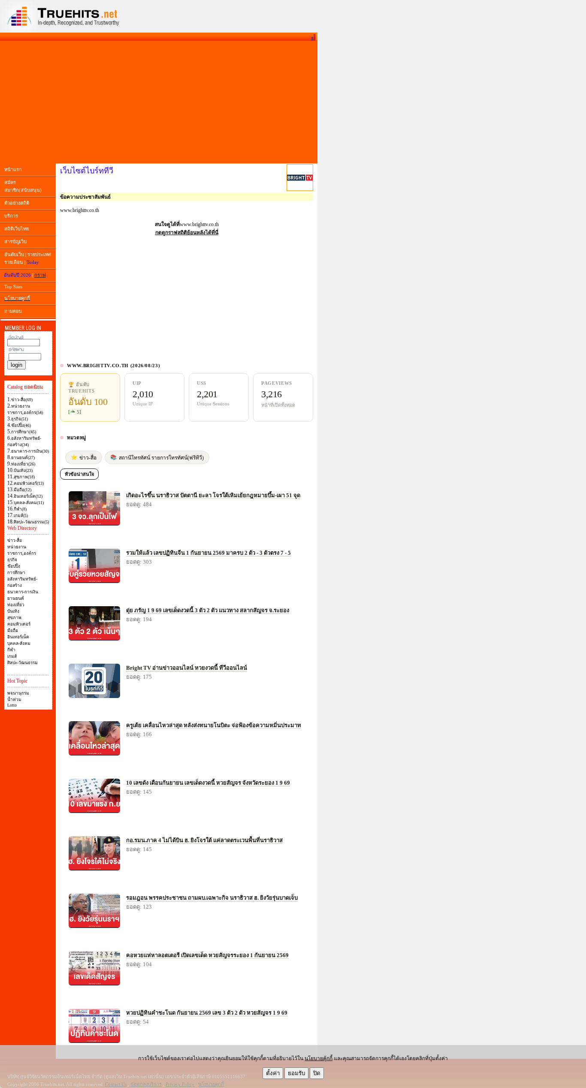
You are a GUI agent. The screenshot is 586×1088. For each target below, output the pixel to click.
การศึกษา (16, 572)
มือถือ (12, 630)
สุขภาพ (14, 617)
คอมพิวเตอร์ (18, 624)
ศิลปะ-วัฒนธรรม (22, 662)
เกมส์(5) (21, 515)
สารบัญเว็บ (15, 241)
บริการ (11, 215)
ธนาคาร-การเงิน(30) (30, 451)
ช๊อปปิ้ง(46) (21, 425)
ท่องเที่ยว (15, 604)
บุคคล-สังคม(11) (29, 502)
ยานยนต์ (15, 598)
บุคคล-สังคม (18, 643)
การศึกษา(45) (23, 431)
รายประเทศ (39, 254)
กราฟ (40, 275)
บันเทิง (13, 611)
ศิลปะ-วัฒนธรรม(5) (31, 522)
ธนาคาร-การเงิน (22, 591)
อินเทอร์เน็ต (18, 637)
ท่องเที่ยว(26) (23, 464)
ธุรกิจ (12, 559)
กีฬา (11, 649)
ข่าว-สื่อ (14, 540)
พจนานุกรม (18, 693)
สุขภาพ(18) (24, 476)
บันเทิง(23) (23, 470)
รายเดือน (13, 262)
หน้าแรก (13, 169)
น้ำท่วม (14, 699)
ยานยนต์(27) (23, 457)
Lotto (12, 705)
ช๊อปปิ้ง (13, 566)
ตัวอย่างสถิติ (16, 203)
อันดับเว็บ (14, 254)
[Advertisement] (159, 102)
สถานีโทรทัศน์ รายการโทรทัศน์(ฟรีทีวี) (157, 457)
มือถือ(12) (22, 489)
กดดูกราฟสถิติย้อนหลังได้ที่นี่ (186, 233)
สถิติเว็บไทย (16, 228)
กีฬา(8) (20, 509)
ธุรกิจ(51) (19, 419)
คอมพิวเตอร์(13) (29, 483)
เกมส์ (12, 656)
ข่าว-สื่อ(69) (22, 399)
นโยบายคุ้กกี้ (318, 1058)
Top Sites (13, 286)
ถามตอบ (13, 311)
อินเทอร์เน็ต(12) (28, 496)
